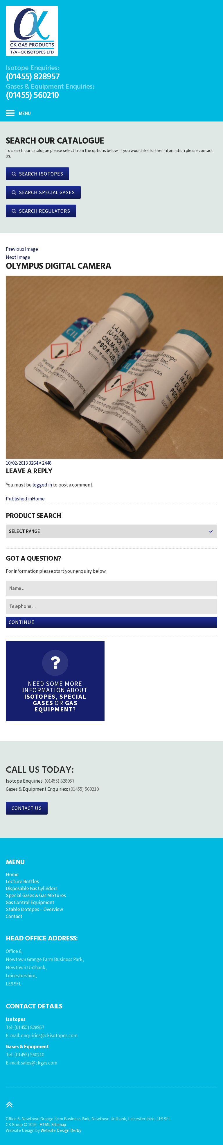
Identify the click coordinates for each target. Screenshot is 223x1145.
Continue (21, 622)
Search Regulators (44, 211)
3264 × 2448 (40, 463)
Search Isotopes (41, 174)
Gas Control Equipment (30, 902)
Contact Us (27, 808)
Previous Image (22, 249)
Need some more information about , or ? (55, 696)
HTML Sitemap (52, 1124)
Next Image (18, 257)
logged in (42, 485)
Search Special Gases (47, 192)
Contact (14, 916)
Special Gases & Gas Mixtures (36, 895)
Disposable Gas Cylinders (31, 888)
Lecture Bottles (22, 881)
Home (12, 874)
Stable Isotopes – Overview (34, 909)
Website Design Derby (61, 1130)
